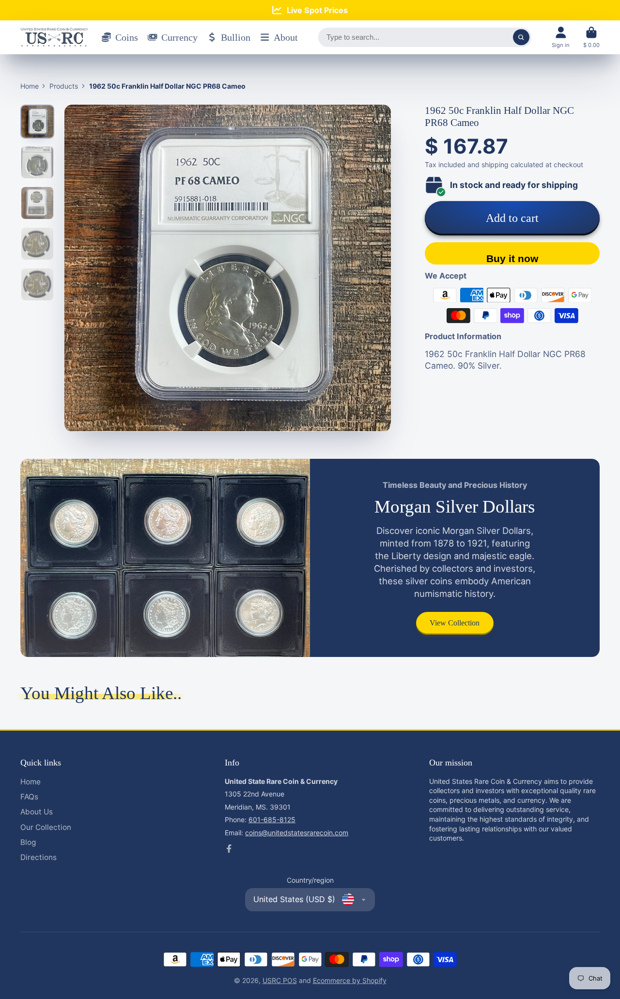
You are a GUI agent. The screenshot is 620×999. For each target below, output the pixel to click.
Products (63, 86)
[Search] (521, 37)
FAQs (29, 796)
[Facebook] (229, 848)
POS (290, 980)
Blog (28, 842)
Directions (38, 857)
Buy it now (512, 258)
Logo (54, 37)
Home (29, 86)
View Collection (455, 623)
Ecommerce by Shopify (350, 980)
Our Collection (45, 827)
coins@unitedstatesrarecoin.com (296, 832)
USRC (273, 980)
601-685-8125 (271, 819)
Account (561, 37)
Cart (591, 37)
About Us (36, 811)
